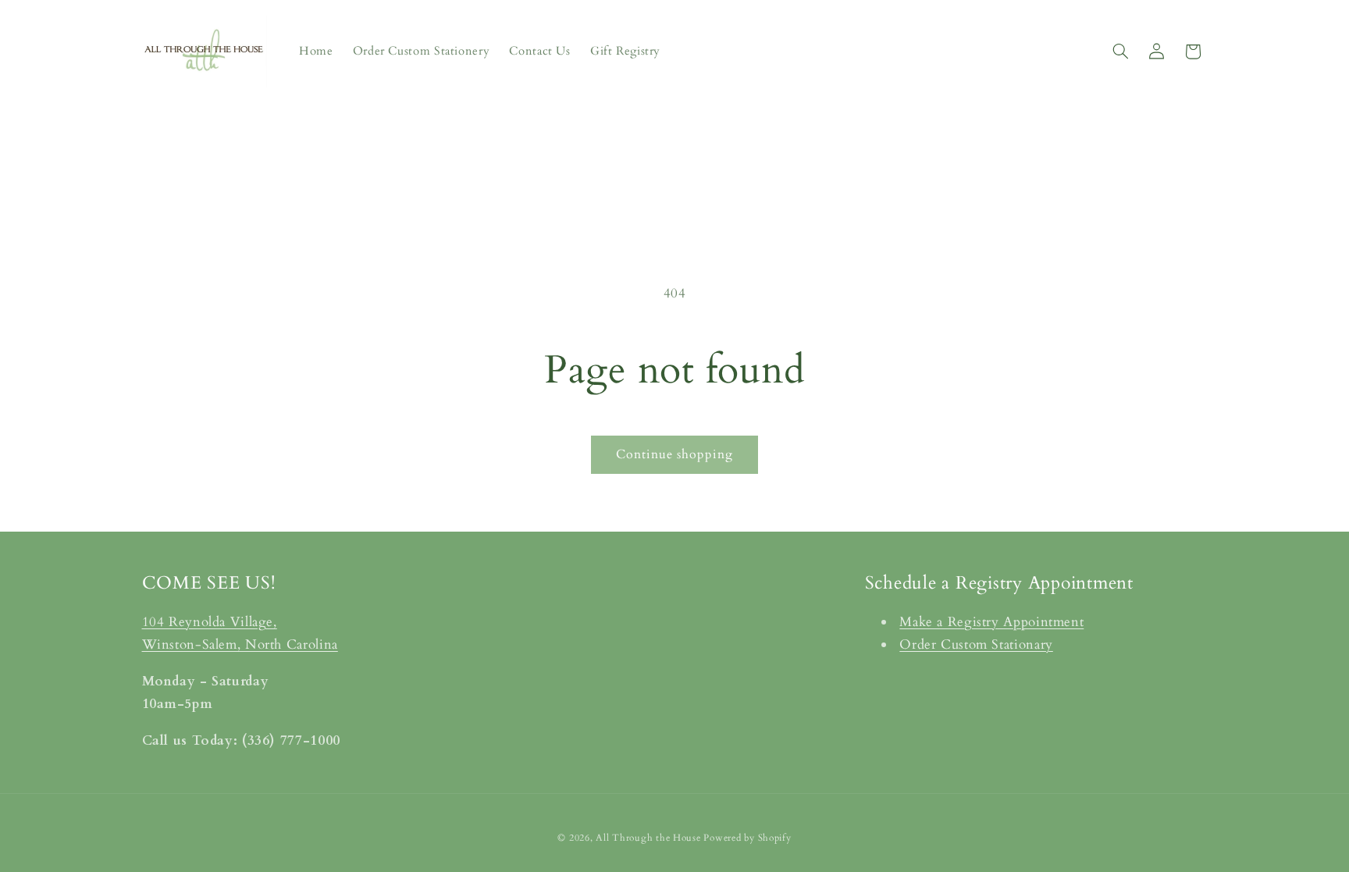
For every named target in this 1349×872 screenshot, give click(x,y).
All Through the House (648, 838)
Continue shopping (675, 454)
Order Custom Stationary (976, 644)
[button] (1120, 51)
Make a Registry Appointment (991, 622)
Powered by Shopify (747, 838)
